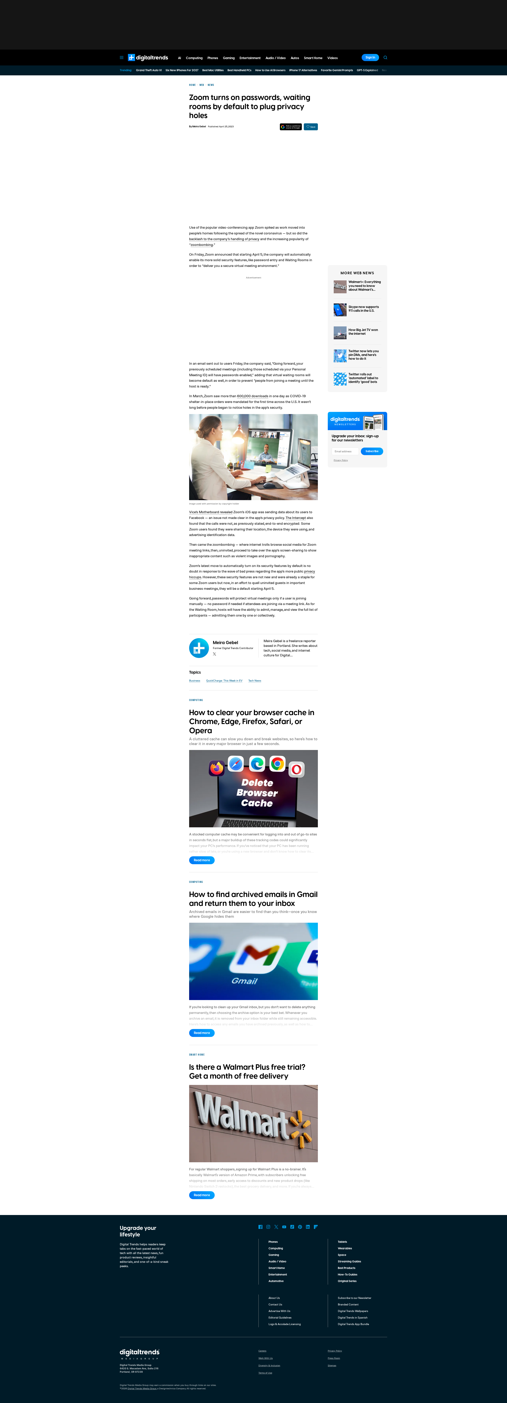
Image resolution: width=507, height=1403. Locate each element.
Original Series (347, 1281)
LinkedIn (308, 1227)
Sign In (370, 57)
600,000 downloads (252, 396)
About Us (274, 1297)
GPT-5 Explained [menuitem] (367, 70)
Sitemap (332, 1365)
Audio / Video (277, 1262)
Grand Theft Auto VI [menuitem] (149, 70)
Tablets (342, 1242)
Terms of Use (265, 1372)
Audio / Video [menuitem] (276, 58)
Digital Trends (141, 63)
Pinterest (300, 1227)
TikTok (292, 1227)
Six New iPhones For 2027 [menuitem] (182, 70)
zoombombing (202, 244)
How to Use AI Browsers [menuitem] (270, 70)
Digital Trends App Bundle (353, 1324)
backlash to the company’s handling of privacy (224, 239)
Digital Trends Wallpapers (353, 1311)
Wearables (345, 1249)
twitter (214, 654)
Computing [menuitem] (194, 58)
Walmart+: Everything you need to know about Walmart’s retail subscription (365, 288)
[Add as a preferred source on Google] (291, 126)
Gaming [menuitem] (229, 58)
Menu (121, 57)
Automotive (276, 1281)
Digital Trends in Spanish (353, 1317)
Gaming (274, 1255)
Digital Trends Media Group (142, 1388)
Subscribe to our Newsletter (354, 1297)
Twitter (276, 1227)
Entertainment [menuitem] (250, 58)
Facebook (260, 1227)
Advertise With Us (279, 1311)
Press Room (334, 1358)
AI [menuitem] (179, 58)
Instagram (268, 1227)
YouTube (284, 1227)
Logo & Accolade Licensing (285, 1324)
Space (342, 1255)
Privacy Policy (341, 460)
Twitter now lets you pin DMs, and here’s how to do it (364, 355)
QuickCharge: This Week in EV (224, 680)
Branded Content (348, 1304)
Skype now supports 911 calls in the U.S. (364, 309)
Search (385, 57)
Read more (202, 860)
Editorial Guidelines (280, 1317)
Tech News (254, 680)
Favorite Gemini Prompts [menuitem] (337, 70)
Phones (273, 1242)
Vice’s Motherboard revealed (211, 512)
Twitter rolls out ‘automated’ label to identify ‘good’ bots (363, 378)
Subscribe (372, 451)
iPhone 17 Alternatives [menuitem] (303, 70)
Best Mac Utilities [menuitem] (213, 70)
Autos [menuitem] (295, 58)
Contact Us (275, 1304)
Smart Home (277, 1268)
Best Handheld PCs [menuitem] (239, 70)
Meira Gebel (199, 126)
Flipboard (316, 1227)
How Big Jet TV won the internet (363, 332)
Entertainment (278, 1275)
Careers (262, 1350)
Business (194, 680)
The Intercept (296, 517)
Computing (276, 1249)
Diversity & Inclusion (269, 1365)
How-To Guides (347, 1275)
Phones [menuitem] (213, 58)
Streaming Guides (349, 1262)
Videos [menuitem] (332, 58)
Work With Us (265, 1358)
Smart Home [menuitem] (313, 58)
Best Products (346, 1268)
